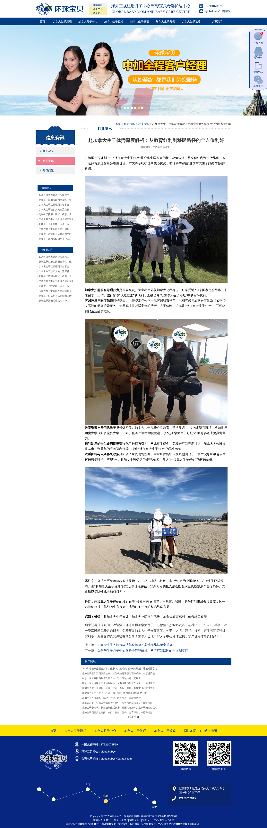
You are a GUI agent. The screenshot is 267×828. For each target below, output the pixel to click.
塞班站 (96, 13)
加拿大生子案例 (165, 21)
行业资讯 (48, 160)
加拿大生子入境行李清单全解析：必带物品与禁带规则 (134, 645)
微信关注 (258, 86)
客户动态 (48, 151)
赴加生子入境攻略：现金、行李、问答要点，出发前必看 (111, 698)
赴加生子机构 (167, 820)
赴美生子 (97, 9)
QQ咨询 (258, 57)
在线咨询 (258, 38)
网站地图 (190, 730)
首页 (42, 21)
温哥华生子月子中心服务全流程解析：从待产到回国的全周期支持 (142, 650)
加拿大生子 (135, 820)
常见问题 (48, 170)
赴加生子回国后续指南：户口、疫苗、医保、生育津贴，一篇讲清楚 (117, 712)
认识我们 (216, 21)
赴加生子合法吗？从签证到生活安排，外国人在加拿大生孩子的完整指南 (119, 707)
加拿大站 (97, 5)
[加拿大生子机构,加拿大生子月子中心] (133, 70)
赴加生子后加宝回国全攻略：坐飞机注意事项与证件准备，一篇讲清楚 (118, 673)
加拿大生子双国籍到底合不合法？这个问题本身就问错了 (111, 678)
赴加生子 (97, 820)
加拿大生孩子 (121, 820)
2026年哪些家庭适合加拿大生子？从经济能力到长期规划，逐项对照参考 (119, 668)
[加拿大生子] (59, 9)
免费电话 (258, 71)
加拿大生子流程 (62, 21)
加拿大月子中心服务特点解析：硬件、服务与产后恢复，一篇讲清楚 (117, 702)
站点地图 (210, 730)
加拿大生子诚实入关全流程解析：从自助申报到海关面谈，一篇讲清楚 (118, 683)
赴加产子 (108, 820)
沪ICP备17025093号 (166, 816)
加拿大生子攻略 (191, 21)
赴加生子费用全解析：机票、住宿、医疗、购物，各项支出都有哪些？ (118, 688)
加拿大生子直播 (113, 21)
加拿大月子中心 (88, 21)
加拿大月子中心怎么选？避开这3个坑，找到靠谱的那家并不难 (114, 693)
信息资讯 (55, 137)
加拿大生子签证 (139, 21)
